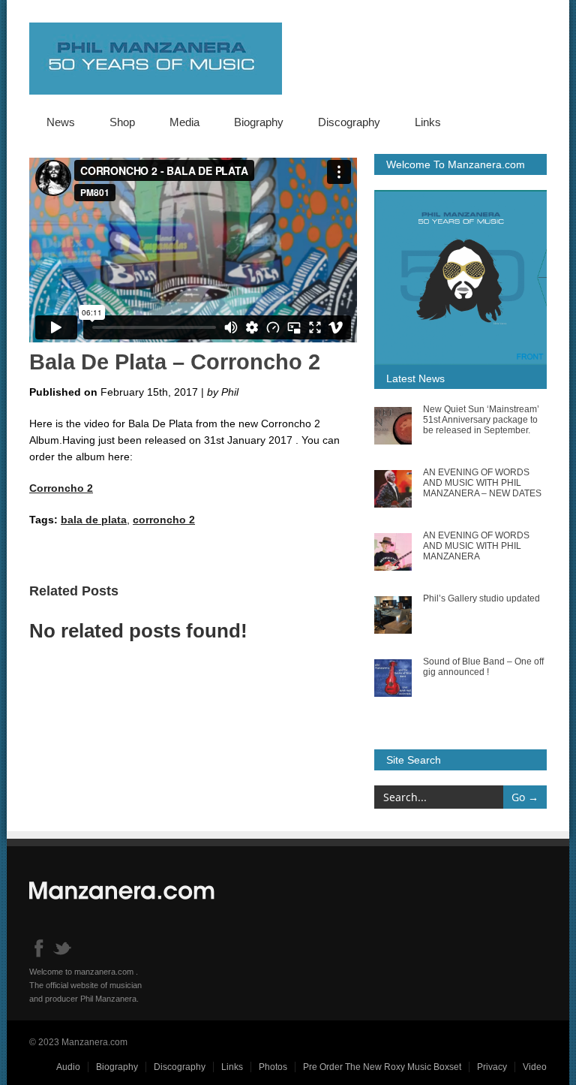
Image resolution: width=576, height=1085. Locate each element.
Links (428, 122)
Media (185, 122)
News (60, 122)
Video (535, 1067)
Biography (259, 122)
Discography (349, 122)
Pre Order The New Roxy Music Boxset (382, 1067)
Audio (68, 1067)
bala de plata (94, 520)
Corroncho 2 (61, 488)
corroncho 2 (164, 520)
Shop (122, 122)
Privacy (492, 1067)
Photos (273, 1067)
